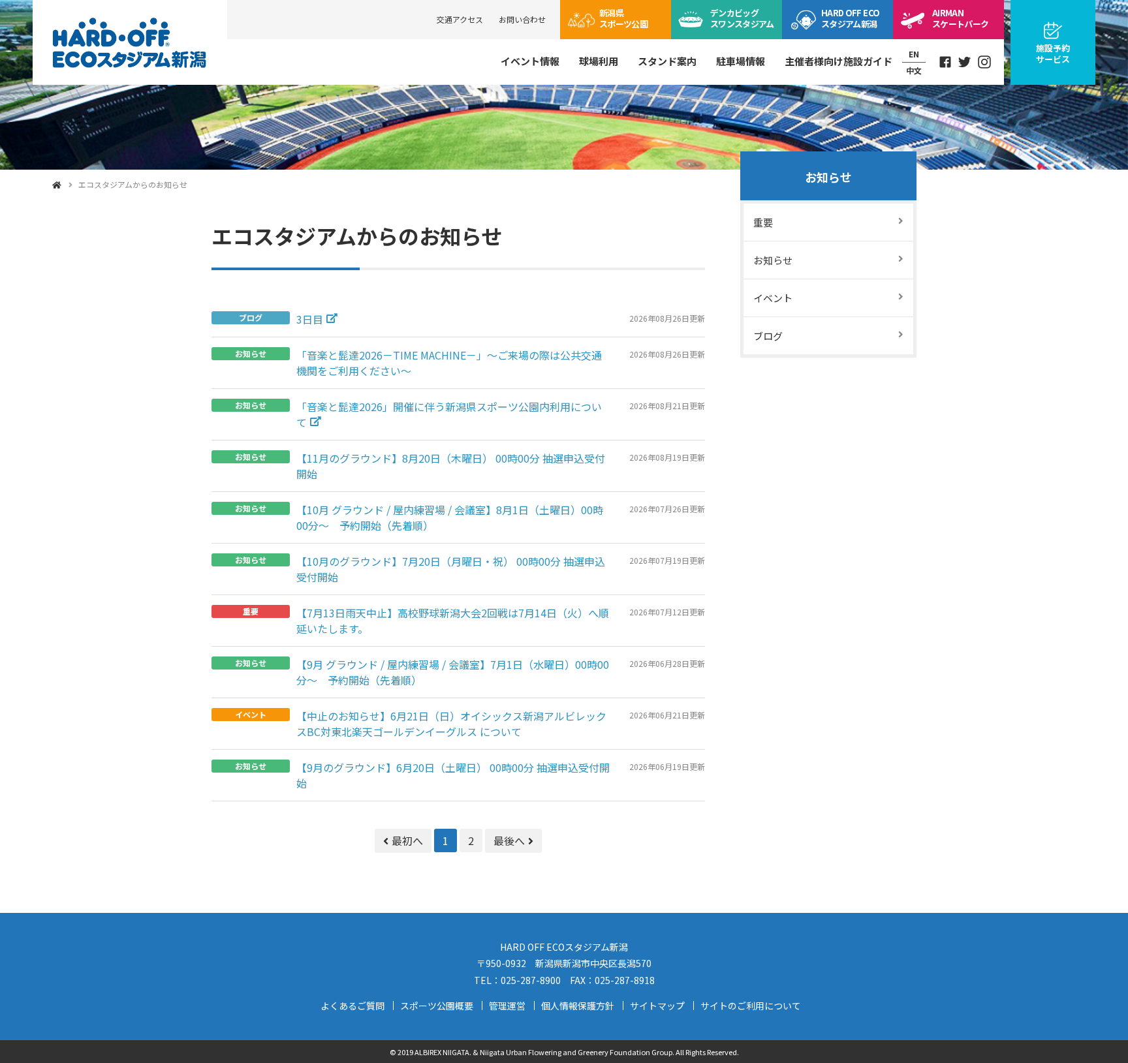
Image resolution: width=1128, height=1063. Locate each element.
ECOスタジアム (850, 18)
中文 (914, 70)
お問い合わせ (522, 19)
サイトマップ (657, 1005)
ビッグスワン (742, 18)
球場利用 (598, 61)
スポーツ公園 (623, 18)
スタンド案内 (667, 61)
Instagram (984, 62)
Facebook (945, 62)
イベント (772, 298)
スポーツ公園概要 (436, 1005)
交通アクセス (460, 19)
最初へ (407, 840)
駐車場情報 (740, 61)
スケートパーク (960, 18)
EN (914, 53)
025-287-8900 (531, 980)
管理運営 (507, 1005)
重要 (763, 222)
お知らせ (828, 176)
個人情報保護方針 (577, 1005)
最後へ (509, 840)
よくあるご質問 (352, 1005)
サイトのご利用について (750, 1005)
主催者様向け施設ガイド (838, 61)
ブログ (768, 336)
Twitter (965, 62)
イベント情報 (530, 61)
